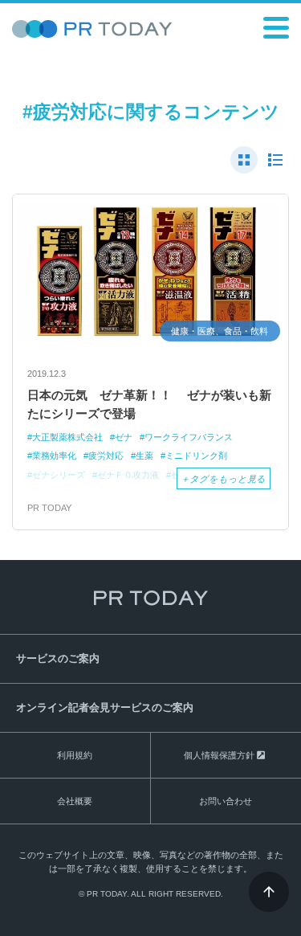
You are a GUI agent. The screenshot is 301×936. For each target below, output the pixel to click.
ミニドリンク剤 (196, 455)
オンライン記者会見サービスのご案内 (104, 707)
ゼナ (123, 437)
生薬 (144, 455)
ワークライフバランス (188, 437)
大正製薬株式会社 (67, 437)
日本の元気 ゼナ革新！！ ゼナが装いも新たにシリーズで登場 (149, 404)
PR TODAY (49, 508)
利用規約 (74, 755)
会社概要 (74, 801)
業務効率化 (54, 455)
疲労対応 (106, 455)
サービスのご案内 (58, 658)
